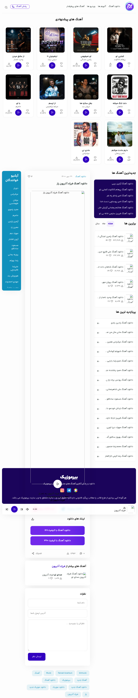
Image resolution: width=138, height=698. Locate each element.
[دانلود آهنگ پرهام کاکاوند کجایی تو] (119, 40)
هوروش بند (12, 276)
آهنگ (37, 673)
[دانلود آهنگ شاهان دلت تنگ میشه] (119, 87)
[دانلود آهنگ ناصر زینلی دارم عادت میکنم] (119, 134)
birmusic (83, 673)
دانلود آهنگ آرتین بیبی (122, 183)
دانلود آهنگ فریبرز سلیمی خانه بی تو (116, 213)
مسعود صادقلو (14, 247)
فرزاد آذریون (53, 493)
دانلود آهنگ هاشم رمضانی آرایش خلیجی (114, 207)
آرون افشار (13, 239)
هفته (110, 223)
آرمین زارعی (13, 221)
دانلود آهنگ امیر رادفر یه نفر (120, 195)
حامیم (15, 215)
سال (97, 223)
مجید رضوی (13, 209)
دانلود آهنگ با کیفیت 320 (57, 541)
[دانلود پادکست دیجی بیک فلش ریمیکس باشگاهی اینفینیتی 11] (52, 40)
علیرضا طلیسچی (14, 268)
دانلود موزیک (58, 687)
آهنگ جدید (82, 680)
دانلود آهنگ (114, 6)
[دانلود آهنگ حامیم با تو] (18, 87)
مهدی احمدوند (11, 281)
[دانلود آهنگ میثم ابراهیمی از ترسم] (52, 87)
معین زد (14, 227)
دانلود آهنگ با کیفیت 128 (57, 530)
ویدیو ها (91, 6)
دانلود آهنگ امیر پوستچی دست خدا (116, 201)
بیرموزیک (66, 680)
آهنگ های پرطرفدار (75, 6)
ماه (103, 223)
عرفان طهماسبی (13, 202)
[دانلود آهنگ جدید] (129, 6)
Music (48, 673)
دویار (15, 188)
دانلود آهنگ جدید (68, 493)
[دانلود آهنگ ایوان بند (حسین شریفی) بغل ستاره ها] (85, 87)
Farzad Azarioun (65, 673)
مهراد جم (14, 233)
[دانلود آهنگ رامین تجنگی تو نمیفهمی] (85, 40)
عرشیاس (14, 194)
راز (40, 493)
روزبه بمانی (13, 254)
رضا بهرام (14, 260)
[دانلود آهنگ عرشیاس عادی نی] (85, 134)
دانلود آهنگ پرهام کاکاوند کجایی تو (116, 189)
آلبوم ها (102, 6)
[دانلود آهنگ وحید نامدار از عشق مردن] (18, 40)
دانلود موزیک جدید (37, 687)
